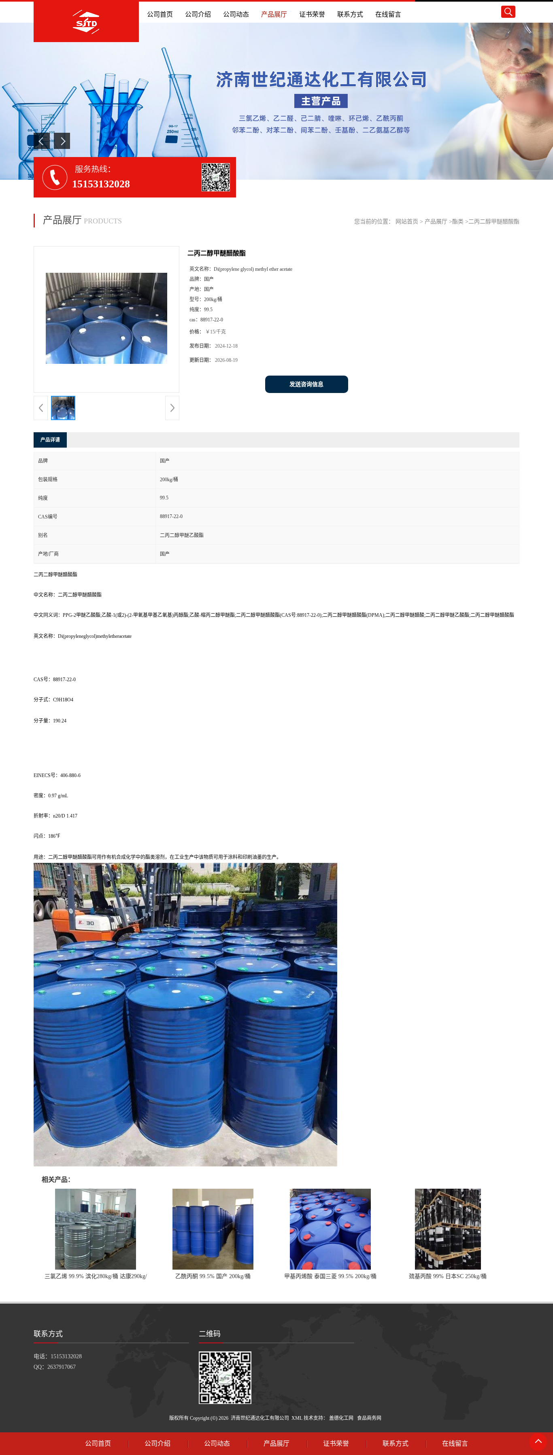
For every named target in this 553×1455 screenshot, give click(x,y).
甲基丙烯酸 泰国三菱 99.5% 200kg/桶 (330, 1276)
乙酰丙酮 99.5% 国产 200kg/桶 (213, 1276)
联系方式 (395, 1443)
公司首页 (98, 1443)
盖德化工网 (341, 1418)
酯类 (458, 222)
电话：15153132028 (58, 1356)
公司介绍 (157, 1443)
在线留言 (455, 1443)
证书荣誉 (336, 1443)
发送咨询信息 (306, 384)
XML (296, 1418)
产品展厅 (436, 222)
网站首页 (407, 222)
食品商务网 (369, 1418)
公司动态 (217, 1443)
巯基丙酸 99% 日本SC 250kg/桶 (448, 1276)
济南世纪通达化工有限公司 (260, 1418)
